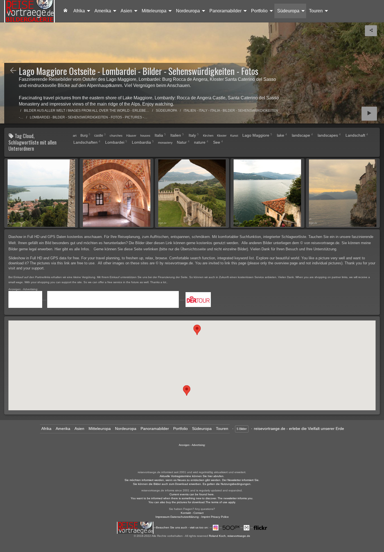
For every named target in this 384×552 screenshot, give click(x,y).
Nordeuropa (188, 10)
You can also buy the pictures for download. (176, 502)
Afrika (79, 10)
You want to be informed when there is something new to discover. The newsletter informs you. (192, 498)
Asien (126, 10)
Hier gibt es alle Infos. (73, 249)
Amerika (102, 10)
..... (44, 299)
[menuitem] (65, 11)
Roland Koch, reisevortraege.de (229, 535)
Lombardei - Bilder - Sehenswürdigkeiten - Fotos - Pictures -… (88, 117)
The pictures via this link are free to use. (63, 263)
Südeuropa (288, 10)
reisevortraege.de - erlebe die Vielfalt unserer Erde (299, 428)
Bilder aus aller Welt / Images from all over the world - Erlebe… (86, 111)
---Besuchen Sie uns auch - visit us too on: (181, 527)
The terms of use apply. (220, 502)
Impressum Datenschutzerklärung (177, 516)
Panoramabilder (225, 10)
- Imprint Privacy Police (214, 516)
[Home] (29, 11)
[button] (186, 390)
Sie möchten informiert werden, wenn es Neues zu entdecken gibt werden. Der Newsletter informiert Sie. (192, 480)
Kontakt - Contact (192, 512)
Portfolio (259, 10)
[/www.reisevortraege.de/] (65, 11)
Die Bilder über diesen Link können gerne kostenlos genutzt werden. (184, 243)
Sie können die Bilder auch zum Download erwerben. (168, 483)
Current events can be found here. (192, 494)
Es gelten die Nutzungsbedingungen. (227, 483)
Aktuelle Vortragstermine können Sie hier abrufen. (192, 476)
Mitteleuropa (154, 10)
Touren (316, 10)
